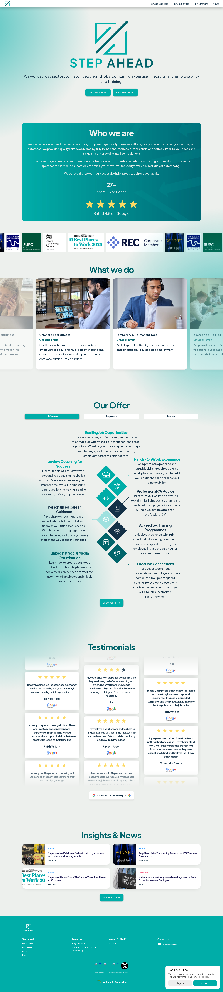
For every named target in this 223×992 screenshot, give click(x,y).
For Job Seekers (159, 3)
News (216, 3)
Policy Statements (78, 943)
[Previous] (29, 324)
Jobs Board (112, 943)
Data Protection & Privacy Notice (84, 947)
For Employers (181, 3)
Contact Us (163, 939)
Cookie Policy (202, 976)
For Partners (201, 3)
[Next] (194, 324)
